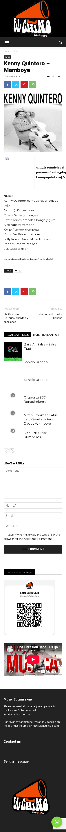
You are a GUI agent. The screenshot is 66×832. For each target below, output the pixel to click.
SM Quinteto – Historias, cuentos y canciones (16, 318)
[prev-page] (6, 450)
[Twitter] (15, 84)
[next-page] (12, 450)
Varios (17, 51)
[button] (6, 42)
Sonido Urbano (36, 362)
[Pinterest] (24, 84)
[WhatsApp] (32, 84)
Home (7, 51)
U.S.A (18, 270)
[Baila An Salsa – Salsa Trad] (13, 351)
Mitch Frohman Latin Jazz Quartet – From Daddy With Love (40, 419)
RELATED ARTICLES (17, 334)
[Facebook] (7, 84)
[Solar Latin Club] (33, 18)
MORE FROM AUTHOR (46, 334)
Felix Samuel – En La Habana (50, 316)
